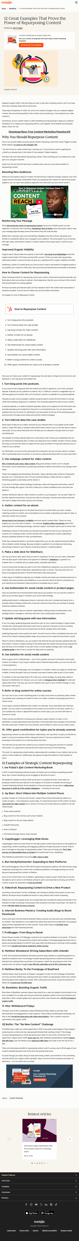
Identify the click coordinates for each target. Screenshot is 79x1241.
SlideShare (54, 560)
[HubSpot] (39, 1221)
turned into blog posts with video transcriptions (30, 1017)
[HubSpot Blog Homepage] (7, 2)
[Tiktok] (56, 1205)
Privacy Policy (24, 1231)
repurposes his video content (13, 804)
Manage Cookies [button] (66, 1231)
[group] (39, 1139)
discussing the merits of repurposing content (24, 226)
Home (4, 8)
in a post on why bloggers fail (25, 145)
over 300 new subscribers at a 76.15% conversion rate (49, 964)
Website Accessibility (49, 1231)
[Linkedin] (46, 1205)
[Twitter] (41, 1205)
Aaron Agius (18, 28)
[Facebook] (26, 1205)
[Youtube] (36, 1205)
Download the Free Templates (31, 45)
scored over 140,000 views (21, 983)
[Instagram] (31, 1205)
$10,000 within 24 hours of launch (21, 906)
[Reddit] (51, 1205)
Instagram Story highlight (55, 680)
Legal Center (11, 1231)
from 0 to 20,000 (35, 883)
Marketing (12, 8)
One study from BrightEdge (55, 254)
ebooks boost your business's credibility (18, 521)
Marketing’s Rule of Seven (42, 229)
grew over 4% (33, 1038)
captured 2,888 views (39, 1041)
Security (35, 1231)
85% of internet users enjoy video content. (19, 464)
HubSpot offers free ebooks (54, 523)
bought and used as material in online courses (30, 946)
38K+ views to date (40, 857)
